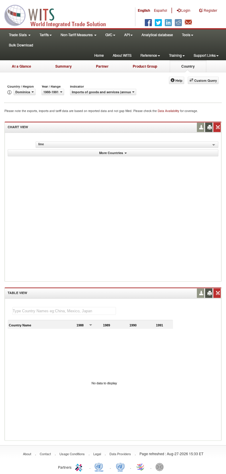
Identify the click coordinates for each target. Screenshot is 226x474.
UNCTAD (100, 467)
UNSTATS (120, 467)
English (144, 10)
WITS (59, 14)
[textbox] (64, 311)
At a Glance (21, 66)
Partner (102, 66)
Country (188, 66)
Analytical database (157, 34)
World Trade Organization (141, 467)
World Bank (161, 467)
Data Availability (169, 111)
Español (160, 10)
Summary (63, 66)
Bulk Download (21, 44)
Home (99, 55)
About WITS (122, 55)
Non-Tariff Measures (77, 34)
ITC (80, 467)
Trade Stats (18, 34)
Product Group (145, 66)
